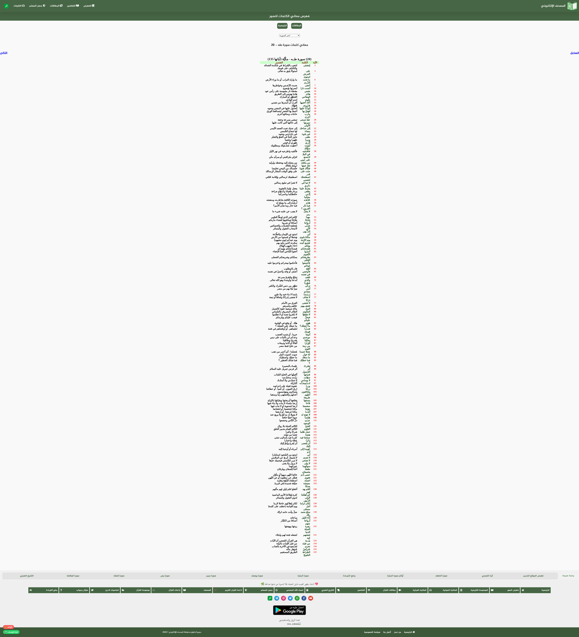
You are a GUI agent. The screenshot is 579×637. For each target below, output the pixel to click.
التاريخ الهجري (27, 576)
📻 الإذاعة (8, 627)
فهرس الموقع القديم (533, 576)
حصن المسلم (36, 6)
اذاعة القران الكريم (233, 590)
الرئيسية (282, 26)
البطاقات (55, 6)
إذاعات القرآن (174, 590)
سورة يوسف (257, 576)
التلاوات (18, 6)
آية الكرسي (487, 576)
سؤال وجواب (82, 590)
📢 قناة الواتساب (11, 632)
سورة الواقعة (73, 576)
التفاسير (71, 6)
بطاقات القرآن (389, 590)
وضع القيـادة (349, 576)
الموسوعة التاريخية (479, 590)
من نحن (397, 632)
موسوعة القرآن (143, 590)
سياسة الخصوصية (372, 632)
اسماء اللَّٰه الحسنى (294, 590)
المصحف (207, 590)
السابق (574, 53)
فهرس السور (513, 590)
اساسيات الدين (112, 590)
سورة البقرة (303, 576)
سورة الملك (119, 576)
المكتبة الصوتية (450, 590)
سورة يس (165, 576)
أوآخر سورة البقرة (395, 576)
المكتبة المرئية (419, 590)
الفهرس (87, 6)
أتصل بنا (387, 632)
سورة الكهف (441, 576)
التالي (3, 53)
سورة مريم (211, 576)
